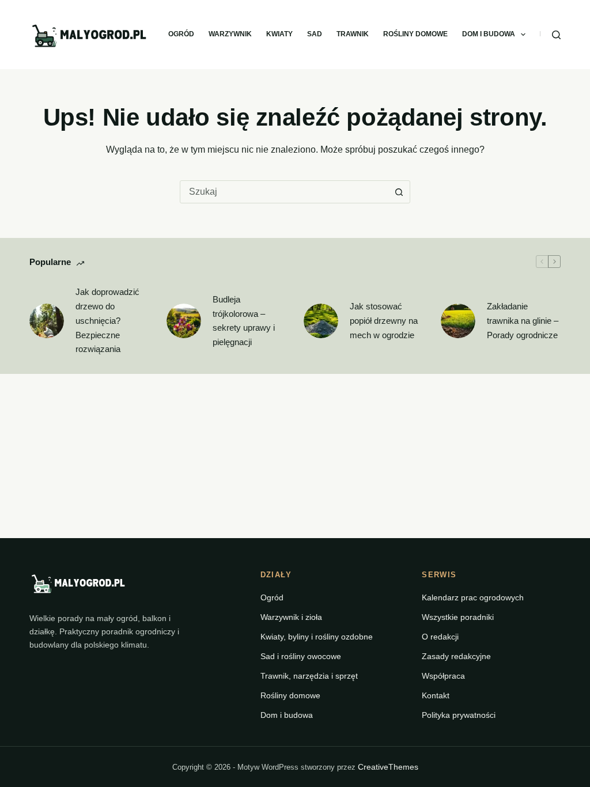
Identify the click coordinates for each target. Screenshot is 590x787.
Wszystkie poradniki (458, 617)
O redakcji (440, 636)
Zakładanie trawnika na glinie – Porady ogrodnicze (522, 320)
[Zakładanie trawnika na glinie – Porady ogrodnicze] (458, 321)
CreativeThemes (388, 766)
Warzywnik (230, 34)
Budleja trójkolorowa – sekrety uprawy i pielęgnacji (244, 320)
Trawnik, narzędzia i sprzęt (309, 675)
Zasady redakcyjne (456, 656)
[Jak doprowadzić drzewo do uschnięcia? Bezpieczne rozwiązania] (46, 321)
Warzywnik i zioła (291, 617)
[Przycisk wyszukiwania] (399, 192)
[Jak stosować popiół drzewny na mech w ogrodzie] (321, 321)
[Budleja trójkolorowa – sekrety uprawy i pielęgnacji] (184, 321)
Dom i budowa (488, 34)
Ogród (181, 34)
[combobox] (284, 191)
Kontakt (435, 695)
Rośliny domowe (415, 34)
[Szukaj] (556, 35)
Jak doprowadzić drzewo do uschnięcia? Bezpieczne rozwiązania (107, 320)
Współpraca (443, 675)
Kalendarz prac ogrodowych (473, 597)
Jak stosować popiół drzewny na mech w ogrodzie (384, 320)
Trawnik (352, 34)
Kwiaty (279, 34)
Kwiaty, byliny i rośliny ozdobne (316, 636)
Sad (314, 34)
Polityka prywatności (459, 715)
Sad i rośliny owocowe (300, 656)
